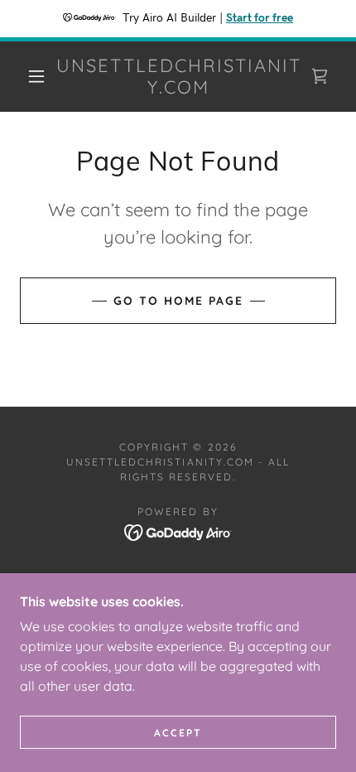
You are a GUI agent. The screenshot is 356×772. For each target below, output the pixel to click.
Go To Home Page (178, 300)
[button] (36, 76)
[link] (179, 77)
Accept (178, 732)
